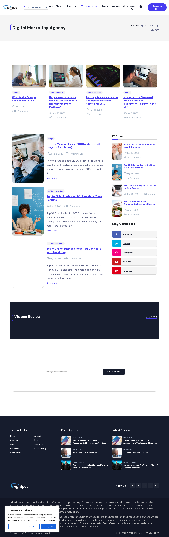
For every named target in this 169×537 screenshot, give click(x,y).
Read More (52, 178)
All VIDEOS (151, 317)
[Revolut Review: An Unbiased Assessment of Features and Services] (66, 440)
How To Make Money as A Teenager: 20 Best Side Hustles (139, 202)
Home (50, 6)
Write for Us (15, 453)
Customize (16, 527)
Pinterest (127, 271)
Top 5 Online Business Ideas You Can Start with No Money (74, 250)
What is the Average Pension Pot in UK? (24, 99)
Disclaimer (14, 448)
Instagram (128, 252)
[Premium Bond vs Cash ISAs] (66, 453)
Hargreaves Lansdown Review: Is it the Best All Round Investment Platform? (63, 102)
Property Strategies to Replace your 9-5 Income (139, 145)
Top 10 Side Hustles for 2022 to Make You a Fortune (74, 198)
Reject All (32, 527)
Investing (71, 6)
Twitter (126, 243)
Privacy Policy (40, 448)
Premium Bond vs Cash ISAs (85, 453)
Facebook (127, 234)
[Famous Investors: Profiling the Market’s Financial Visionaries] (66, 465)
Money (59, 6)
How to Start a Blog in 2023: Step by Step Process (140, 186)
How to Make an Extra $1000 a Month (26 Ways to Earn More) (73, 145)
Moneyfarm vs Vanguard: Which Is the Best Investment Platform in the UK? (139, 102)
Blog (36, 440)
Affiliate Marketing (55, 191)
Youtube (127, 261)
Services (14, 440)
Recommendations (110, 6)
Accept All (48, 527)
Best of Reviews (57, 92)
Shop (125, 6)
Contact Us (39, 444)
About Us (133, 7)
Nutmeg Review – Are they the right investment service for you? (102, 100)
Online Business (89, 6)
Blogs (16, 92)
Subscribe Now (157, 7)
